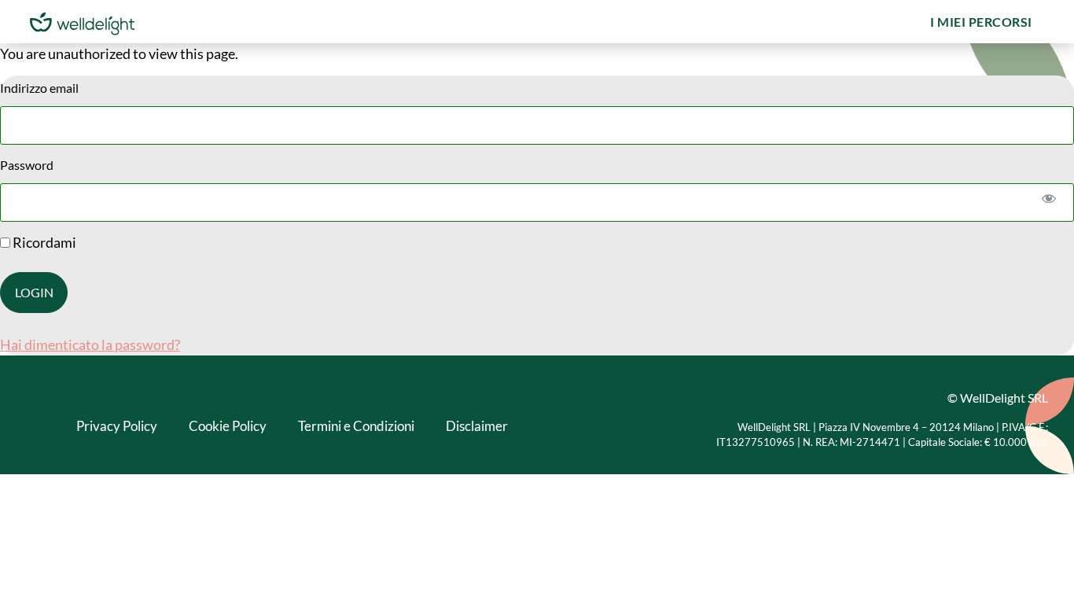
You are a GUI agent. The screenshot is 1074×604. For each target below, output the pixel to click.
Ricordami (43, 242)
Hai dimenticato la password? (90, 344)
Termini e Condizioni (356, 426)
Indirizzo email (39, 87)
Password (26, 164)
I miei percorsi (981, 21)
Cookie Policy (228, 426)
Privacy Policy (116, 426)
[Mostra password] (1048, 198)
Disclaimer (477, 426)
